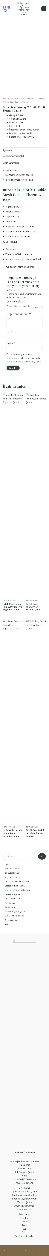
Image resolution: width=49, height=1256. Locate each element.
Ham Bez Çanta (24, 1209)
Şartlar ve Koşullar (24, 1235)
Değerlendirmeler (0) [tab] (13, 155)
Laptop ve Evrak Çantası (24, 1194)
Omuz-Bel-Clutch (24, 1168)
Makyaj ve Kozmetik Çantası (24, 1161)
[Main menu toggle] (43, 8)
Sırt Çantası (24, 1187)
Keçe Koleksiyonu (24, 1182)
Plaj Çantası (24, 1164)
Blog (24, 1225)
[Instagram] (8, 7)
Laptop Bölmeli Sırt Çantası (24, 1191)
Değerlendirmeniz (19, 314)
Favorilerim (24, 1214)
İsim (9, 332)
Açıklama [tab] (7, 150)
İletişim (24, 1221)
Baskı (24, 1232)
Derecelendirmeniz (19, 306)
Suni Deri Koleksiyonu (24, 1179)
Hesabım (24, 1218)
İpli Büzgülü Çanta (24, 1172)
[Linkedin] (5, 10)
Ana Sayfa (7, 98)
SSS (24, 1228)
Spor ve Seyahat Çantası (24, 1198)
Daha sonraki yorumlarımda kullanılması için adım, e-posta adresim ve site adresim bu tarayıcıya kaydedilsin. (24, 358)
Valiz (24, 1175)
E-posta (11, 343)
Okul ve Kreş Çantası (24, 1205)
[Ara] (42, 856)
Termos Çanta (19, 98)
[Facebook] (4, 7)
